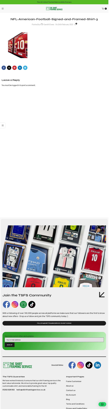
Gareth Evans (49, 24)
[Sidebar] (2, 125)
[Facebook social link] (4, 68)
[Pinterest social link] (14, 68)
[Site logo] (54, 8)
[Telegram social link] (25, 68)
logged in (15, 85)
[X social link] (9, 68)
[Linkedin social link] (20, 68)
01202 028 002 (8, 390)
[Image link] (17, 365)
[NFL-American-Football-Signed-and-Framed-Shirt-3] (18, 45)
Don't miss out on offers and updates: (19, 336)
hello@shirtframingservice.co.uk (31, 390)
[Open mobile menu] (3, 8)
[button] (102, 404)
